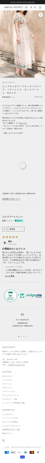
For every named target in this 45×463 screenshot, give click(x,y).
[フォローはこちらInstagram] (3, 440)
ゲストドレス (7, 388)
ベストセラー (7, 380)
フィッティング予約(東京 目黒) (13, 403)
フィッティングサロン (10, 418)
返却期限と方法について (11, 199)
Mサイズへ (23, 123)
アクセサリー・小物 (9, 399)
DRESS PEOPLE (8, 82)
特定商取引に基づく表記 (11, 430)
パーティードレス (8, 391)
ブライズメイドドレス (10, 395)
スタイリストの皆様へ (10, 422)
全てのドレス (7, 376)
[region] (22, 323)
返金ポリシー (7, 433)
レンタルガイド (8, 414)
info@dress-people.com (16, 365)
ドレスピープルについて (11, 426)
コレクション (7, 384)
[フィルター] (4, 229)
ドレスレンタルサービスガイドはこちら (22, 2)
